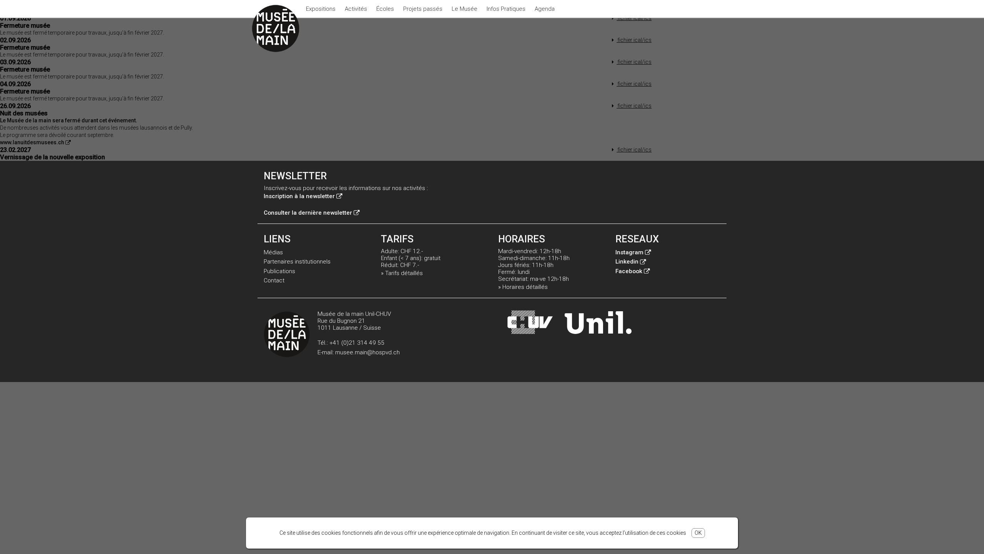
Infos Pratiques (506, 8)
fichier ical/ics (634, 18)
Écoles (385, 8)
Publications (279, 271)
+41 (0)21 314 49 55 (356, 342)
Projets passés (422, 8)
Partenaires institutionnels (297, 261)
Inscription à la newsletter (299, 196)
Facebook (628, 271)
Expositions (321, 8)
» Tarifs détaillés (402, 273)
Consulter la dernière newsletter (308, 212)
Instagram (629, 252)
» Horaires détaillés (523, 287)
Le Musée (464, 8)
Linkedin (626, 261)
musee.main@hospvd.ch (367, 352)
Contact (274, 280)
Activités (356, 8)
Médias (273, 252)
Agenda (545, 8)
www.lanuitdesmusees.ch (32, 142)
